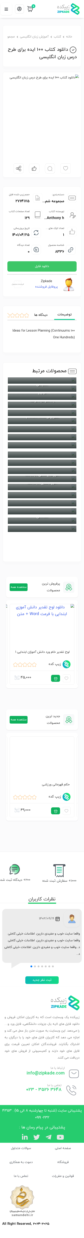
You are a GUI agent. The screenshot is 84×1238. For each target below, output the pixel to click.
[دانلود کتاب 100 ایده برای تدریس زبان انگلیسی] (42, 529)
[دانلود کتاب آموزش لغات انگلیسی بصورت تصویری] (42, 511)
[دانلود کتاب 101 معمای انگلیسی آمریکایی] (42, 437)
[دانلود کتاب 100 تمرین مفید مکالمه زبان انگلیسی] (42, 503)
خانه (69, 37)
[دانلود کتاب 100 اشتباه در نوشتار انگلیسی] (42, 463)
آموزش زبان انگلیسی (34, 37)
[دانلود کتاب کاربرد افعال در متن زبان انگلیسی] (42, 380)
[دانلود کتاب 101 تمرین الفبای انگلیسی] (42, 455)
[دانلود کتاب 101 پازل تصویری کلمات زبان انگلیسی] (42, 429)
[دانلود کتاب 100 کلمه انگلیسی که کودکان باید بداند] (42, 471)
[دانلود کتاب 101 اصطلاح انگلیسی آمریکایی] (42, 445)
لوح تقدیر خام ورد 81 (46, 652)
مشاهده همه (19, 587)
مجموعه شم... (53, 201)
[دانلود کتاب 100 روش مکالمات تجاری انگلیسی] (42, 495)
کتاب (57, 37)
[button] (53, 966)
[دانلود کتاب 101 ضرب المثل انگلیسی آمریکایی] (42, 413)
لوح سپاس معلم (49, 784)
